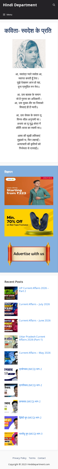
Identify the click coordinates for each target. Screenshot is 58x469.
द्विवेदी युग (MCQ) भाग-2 (30, 417)
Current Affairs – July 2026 (34, 304)
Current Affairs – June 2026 (35, 320)
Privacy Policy (19, 457)
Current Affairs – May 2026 (35, 352)
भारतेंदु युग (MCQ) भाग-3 (31, 433)
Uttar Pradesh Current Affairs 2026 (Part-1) (32, 338)
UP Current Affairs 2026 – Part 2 (34, 289)
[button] (54, 5)
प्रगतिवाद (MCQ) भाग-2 (30, 385)
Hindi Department (20, 4)
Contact (42, 457)
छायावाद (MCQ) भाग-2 (30, 401)
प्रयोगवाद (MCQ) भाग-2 (30, 369)
